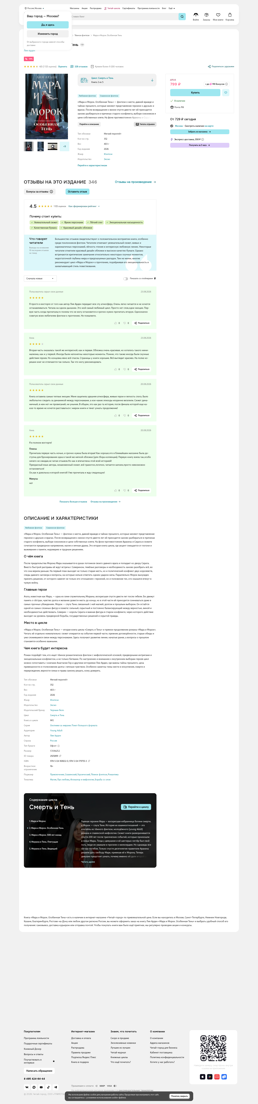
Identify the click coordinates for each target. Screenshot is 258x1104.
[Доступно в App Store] (202, 1076)
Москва (179, 126)
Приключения (57, 774)
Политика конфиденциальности (167, 1057)
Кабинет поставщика (161, 1052)
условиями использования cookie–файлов (106, 1097)
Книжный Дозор (32, 1048)
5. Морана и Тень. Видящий (43, 848)
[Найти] (182, 16)
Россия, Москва (34, 8)
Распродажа (77, 1047)
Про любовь (63, 779)
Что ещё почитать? (121, 1062)
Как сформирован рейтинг (82, 206)
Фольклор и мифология (82, 779)
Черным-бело (57, 710)
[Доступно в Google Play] (209, 1076)
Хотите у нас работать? (162, 1062)
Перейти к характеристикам (92, 165)
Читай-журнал (118, 1052)
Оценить (62, 66)
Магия (53, 779)
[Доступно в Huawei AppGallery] (217, 1076)
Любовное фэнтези (87, 96)
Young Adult (56, 730)
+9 (64, 146)
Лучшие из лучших (120, 1047)
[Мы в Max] (34, 1087)
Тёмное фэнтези (99, 774)
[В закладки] (225, 92)
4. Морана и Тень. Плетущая (43, 841)
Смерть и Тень (57, 715)
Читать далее (88, 861)
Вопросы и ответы (33, 1054)
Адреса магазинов (159, 1042)
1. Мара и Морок (37, 821)
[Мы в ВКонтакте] (27, 1087)
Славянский (71, 774)
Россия (53, 740)
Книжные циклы (119, 1057)
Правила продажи (80, 1052)
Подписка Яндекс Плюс (83, 1057)
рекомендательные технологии (136, 1090)
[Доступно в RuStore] (224, 1076)
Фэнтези (108, 154)
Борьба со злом (102, 779)
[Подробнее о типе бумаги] (58, 745)
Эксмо (107, 159)
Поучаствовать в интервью (33, 1061)
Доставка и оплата (81, 1038)
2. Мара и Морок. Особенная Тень (46, 828)
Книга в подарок (80, 1062)
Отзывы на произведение (133, 182)
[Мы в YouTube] (41, 1087)
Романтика (113, 774)
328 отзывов (81, 66)
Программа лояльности (36, 1038)
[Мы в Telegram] (56, 1087)
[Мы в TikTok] (48, 1087)
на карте (209, 126)
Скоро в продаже (120, 1038)
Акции (74, 1042)
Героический (83, 774)
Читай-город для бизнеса (163, 1047)
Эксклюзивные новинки (123, 1042)
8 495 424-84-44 (34, 1078)
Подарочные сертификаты (38, 1043)
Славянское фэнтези (109, 96)
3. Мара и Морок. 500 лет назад (45, 835)
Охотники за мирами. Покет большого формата (73, 725)
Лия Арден (29, 50)
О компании (156, 1038)
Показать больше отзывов (73, 501)
